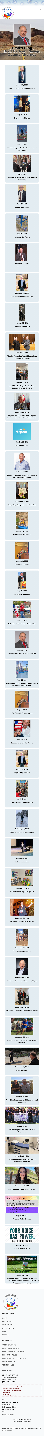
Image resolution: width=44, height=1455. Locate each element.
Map (3, 1399)
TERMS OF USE (8, 1365)
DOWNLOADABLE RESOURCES (14, 1358)
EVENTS (5, 1331)
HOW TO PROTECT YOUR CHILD (14, 1351)
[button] (40, 9)
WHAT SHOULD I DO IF (10, 1348)
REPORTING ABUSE (9, 1355)
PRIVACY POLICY (8, 1362)
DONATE (5, 1335)
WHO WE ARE (7, 1321)
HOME (4, 1318)
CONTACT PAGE (8, 1415)
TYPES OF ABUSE (9, 1345)
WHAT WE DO (7, 1325)
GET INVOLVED (8, 1328)
